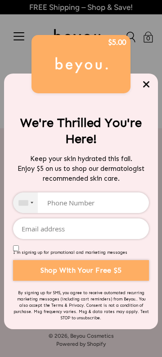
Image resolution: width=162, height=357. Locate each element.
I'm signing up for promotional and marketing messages (70, 252)
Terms (57, 305)
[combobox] (25, 202)
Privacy (76, 305)
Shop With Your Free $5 (81, 270)
